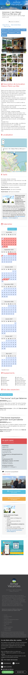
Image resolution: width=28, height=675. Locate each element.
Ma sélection (6, 624)
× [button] (26, 639)
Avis (19, 32)
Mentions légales (7, 628)
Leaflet (13, 171)
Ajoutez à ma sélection (14, 21)
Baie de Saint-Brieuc (16, 24)
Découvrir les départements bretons (11, 619)
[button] (3, 45)
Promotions (6, 618)
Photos (4, 29)
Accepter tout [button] (7, 672)
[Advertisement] (14, 565)
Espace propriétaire (8, 622)
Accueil (5, 615)
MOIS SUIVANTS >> (12, 229)
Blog (5, 625)
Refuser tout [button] (20, 672)
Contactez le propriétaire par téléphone (14, 499)
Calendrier (5, 32)
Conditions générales (8, 627)
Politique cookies (7, 630)
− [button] (3, 143)
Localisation (18, 29)
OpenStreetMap (19, 171)
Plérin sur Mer (7, 26)
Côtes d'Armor (5, 24)
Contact (4, 35)
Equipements (12, 32)
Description (11, 29)
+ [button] (3, 140)
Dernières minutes (8, 616)
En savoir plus (15, 657)
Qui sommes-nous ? (8, 621)
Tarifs (24, 29)
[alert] (14, 656)
